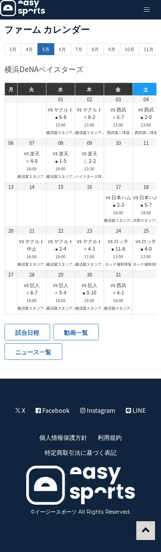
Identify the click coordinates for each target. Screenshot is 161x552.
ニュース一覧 (33, 351)
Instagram (100, 410)
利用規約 (110, 437)
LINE (138, 410)
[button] (147, 10)
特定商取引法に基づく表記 (80, 452)
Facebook (55, 410)
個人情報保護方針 (63, 437)
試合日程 (27, 332)
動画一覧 (76, 332)
